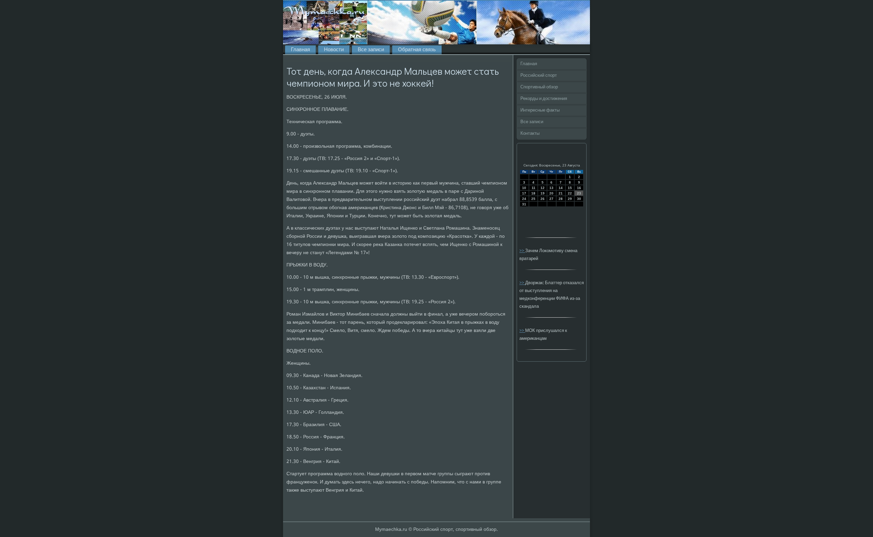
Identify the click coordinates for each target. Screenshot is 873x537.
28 (561, 199)
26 (543, 199)
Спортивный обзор (539, 87)
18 (533, 193)
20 (551, 193)
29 (570, 199)
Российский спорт (538, 75)
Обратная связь (417, 49)
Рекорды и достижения (543, 99)
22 (570, 193)
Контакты (529, 133)
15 (570, 188)
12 (543, 188)
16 (579, 188)
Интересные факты (540, 110)
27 (551, 199)
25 (533, 199)
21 (561, 193)
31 (524, 204)
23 (579, 193)
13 (551, 188)
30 (579, 199)
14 (561, 188)
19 (543, 193)
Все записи (371, 49)
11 (533, 188)
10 (524, 188)
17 (524, 193)
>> (522, 251)
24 (524, 199)
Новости (334, 49)
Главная (300, 49)
